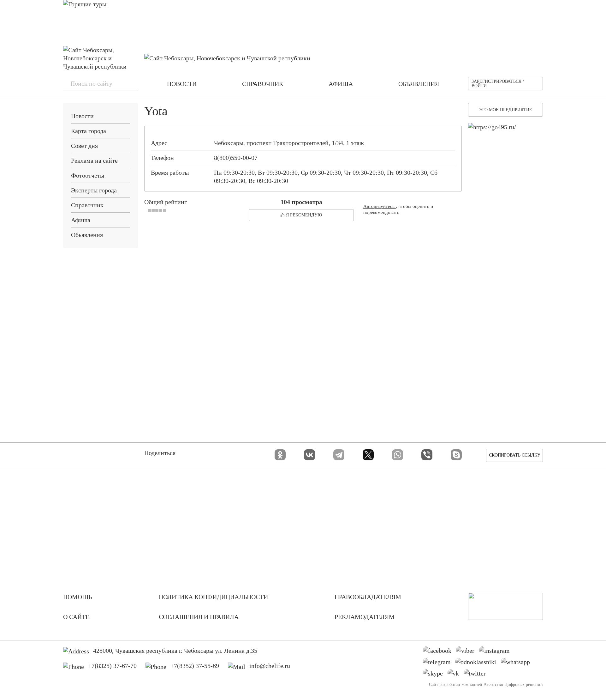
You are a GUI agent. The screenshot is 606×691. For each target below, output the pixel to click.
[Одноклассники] (280, 454)
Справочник (87, 205)
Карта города (88, 130)
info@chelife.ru (269, 665)
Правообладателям (368, 596)
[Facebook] (439, 652)
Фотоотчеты (87, 175)
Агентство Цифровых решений (513, 684)
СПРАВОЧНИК (262, 83)
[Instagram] (496, 652)
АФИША (341, 83)
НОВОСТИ (182, 83)
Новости (82, 115)
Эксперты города (94, 190)
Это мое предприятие (505, 109)
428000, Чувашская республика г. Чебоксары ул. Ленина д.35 (175, 650)
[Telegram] (338, 454)
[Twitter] (477, 675)
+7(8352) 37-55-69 (194, 665)
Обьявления (87, 234)
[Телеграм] (439, 663)
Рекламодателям (365, 616)
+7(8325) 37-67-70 (112, 665)
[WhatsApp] (397, 454)
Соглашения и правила (199, 616)
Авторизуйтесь (379, 206)
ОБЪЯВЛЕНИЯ (418, 83)
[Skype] (456, 454)
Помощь (77, 596)
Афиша (80, 219)
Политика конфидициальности (213, 596)
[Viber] (426, 454)
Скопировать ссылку (514, 455)
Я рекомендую (304, 215)
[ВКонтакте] (309, 454)
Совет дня (84, 145)
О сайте (76, 616)
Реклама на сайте (94, 160)
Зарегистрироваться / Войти (498, 83)
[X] (368, 454)
